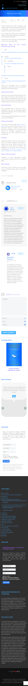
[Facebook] (14, 1)
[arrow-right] (25, 408)
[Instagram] (18, 1)
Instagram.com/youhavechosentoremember (13, 75)
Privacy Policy (5, 527)
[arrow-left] (2, 408)
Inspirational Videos (6, 521)
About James (4, 493)
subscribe (24, 2)
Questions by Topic (6, 530)
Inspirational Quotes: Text (8, 519)
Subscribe (4, 535)
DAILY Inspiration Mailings (10, 456)
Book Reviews (5, 498)
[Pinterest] (20, 1)
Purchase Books (5, 529)
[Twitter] (16, 1)
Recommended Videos (7, 532)
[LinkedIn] (10, 175)
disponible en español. (14, 370)
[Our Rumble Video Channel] (26, 1)
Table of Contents (7, 510)
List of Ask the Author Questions (9, 526)
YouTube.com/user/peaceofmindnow (14, 63)
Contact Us (4, 513)
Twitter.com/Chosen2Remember (12, 58)
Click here (12, 468)
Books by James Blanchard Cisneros (10, 499)
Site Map (3, 534)
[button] (23, 181)
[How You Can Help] (24, 1)
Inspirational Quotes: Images (8, 517)
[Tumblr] (8, 175)
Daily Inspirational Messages (8, 516)
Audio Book (4, 496)
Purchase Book (22, 5)
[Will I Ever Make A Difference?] (8, 188)
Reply (20, 208)
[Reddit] (12, 175)
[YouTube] (22, 1)
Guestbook (4, 514)
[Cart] (2, 5)
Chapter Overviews (8, 507)
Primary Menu (25, 8)
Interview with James (6, 522)
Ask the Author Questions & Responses (11, 494)
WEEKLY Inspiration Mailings (11, 457)
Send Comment (8, 332)
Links (2, 524)
